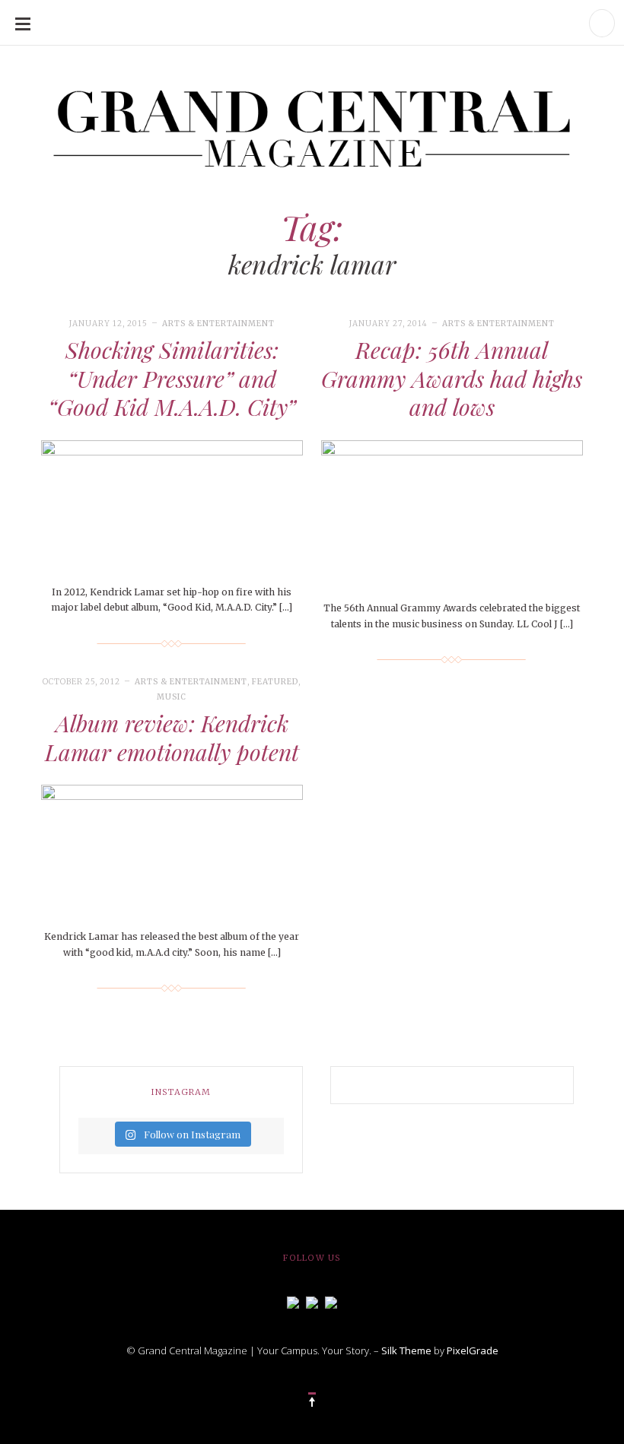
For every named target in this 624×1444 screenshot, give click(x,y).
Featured (275, 682)
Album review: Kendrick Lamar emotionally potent (172, 737)
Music (171, 697)
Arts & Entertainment (218, 323)
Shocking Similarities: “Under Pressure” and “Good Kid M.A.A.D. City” (172, 378)
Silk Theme (406, 1350)
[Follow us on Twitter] (312, 1301)
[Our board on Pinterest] (331, 1301)
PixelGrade (472, 1350)
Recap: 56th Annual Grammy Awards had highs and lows (451, 378)
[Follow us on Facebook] (293, 1301)
